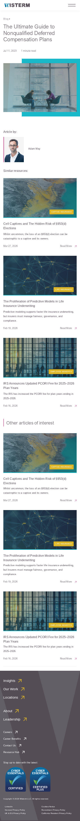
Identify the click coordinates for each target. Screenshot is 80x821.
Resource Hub (11, 752)
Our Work (10, 689)
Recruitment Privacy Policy (53, 810)
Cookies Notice (48, 807)
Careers (7, 732)
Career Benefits (12, 738)
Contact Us (9, 745)
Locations (10, 697)
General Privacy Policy (15, 810)
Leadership (11, 719)
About (7, 711)
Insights (9, 681)
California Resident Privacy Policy (56, 813)
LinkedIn (9, 807)
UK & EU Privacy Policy (15, 813)
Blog (5, 18)
